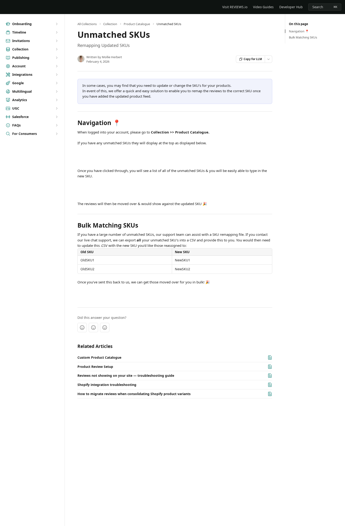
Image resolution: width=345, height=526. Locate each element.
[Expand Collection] (56, 49)
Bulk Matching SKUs (303, 37)
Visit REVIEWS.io (234, 7)
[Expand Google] (56, 83)
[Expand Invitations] (56, 41)
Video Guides (263, 7)
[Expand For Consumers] (56, 133)
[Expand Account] (56, 66)
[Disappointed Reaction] (82, 327)
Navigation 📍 (299, 31)
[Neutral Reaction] (93, 327)
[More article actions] (268, 59)
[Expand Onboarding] (56, 24)
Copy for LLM (253, 59)
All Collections (87, 24)
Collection (110, 24)
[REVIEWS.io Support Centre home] (5, 7)
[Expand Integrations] (56, 74)
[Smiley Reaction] (104, 327)
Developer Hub (291, 7)
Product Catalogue (137, 24)
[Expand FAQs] (56, 125)
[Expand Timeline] (56, 32)
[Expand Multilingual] (56, 91)
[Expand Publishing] (56, 57)
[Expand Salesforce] (56, 117)
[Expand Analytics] (56, 100)
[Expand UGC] (56, 108)
